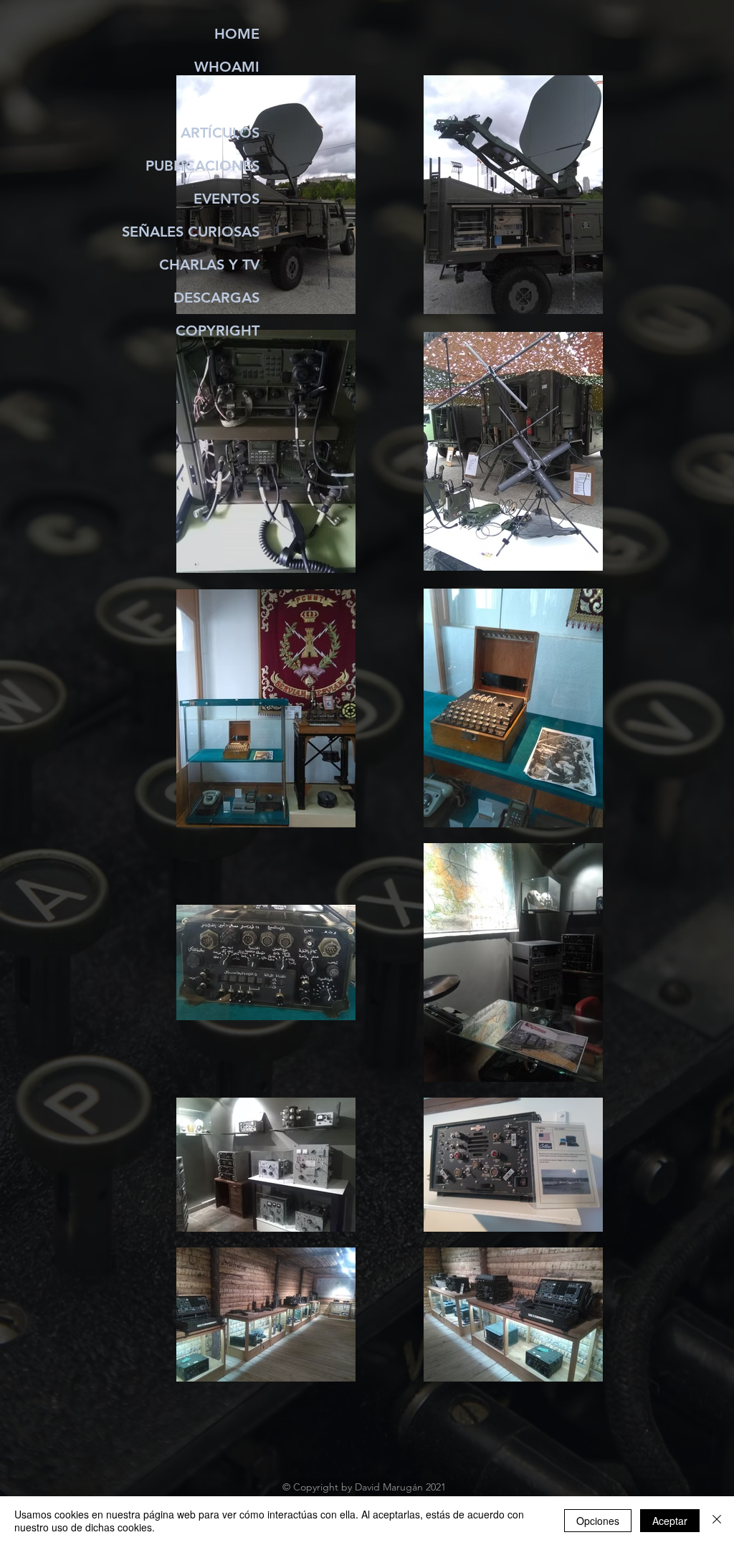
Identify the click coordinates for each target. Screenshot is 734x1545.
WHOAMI (226, 66)
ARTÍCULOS (220, 132)
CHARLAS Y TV (209, 264)
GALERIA (229, 99)
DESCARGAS (216, 297)
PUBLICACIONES (202, 165)
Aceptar (669, 1520)
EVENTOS (226, 198)
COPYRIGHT (217, 330)
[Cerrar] (716, 1521)
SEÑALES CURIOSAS (190, 231)
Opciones (597, 1520)
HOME (236, 33)
